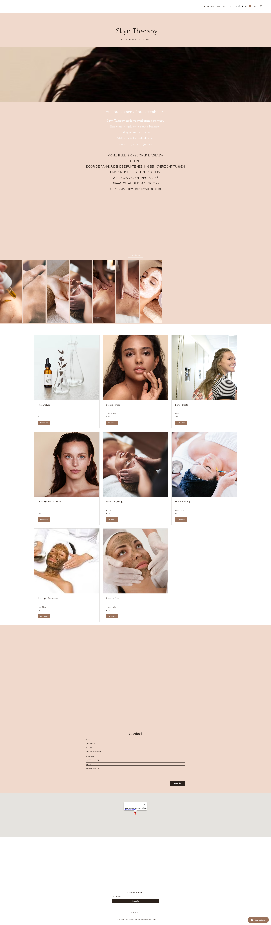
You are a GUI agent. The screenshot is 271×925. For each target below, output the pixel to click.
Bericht (88, 764)
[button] (261, 6)
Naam (88, 739)
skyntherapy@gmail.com (144, 189)
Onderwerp (90, 756)
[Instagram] (239, 6)
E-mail (88, 748)
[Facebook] (242, 6)
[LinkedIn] (246, 6)
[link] (67, 405)
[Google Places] (236, 6)
